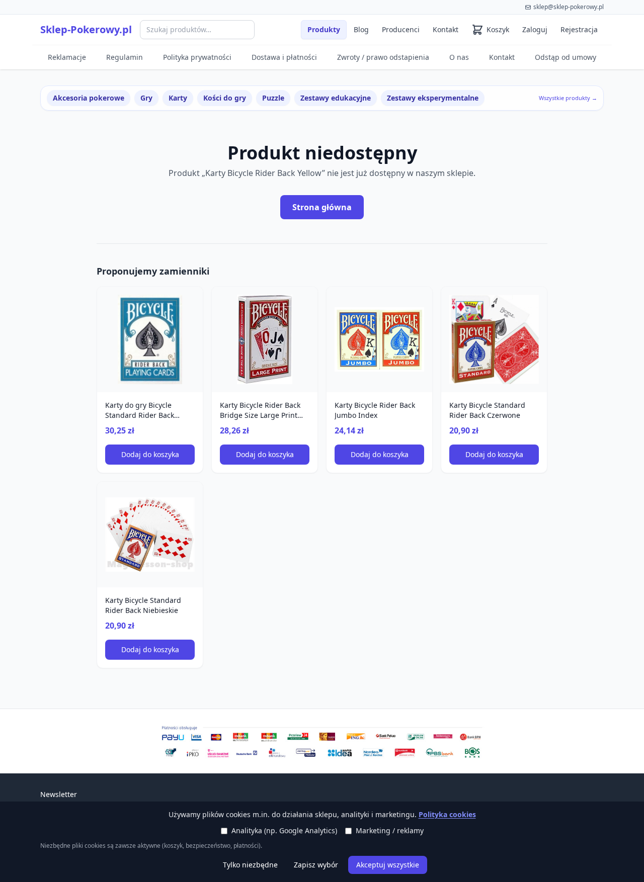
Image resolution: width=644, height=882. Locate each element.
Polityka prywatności (197, 57)
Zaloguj (534, 29)
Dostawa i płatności (284, 57)
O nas (459, 57)
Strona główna (322, 207)
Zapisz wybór (316, 864)
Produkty (323, 29)
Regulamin (124, 57)
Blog (361, 29)
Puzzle (273, 98)
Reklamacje (67, 57)
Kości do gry (224, 98)
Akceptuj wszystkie (387, 864)
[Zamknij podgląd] (119, 21)
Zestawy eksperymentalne (432, 98)
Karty (178, 98)
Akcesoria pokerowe (88, 98)
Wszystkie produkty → (568, 98)
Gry (146, 98)
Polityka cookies (447, 814)
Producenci (401, 29)
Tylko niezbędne (250, 864)
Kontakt (445, 29)
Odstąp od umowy (565, 57)
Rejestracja (579, 29)
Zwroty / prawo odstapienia (383, 57)
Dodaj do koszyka (150, 454)
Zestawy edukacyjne (335, 98)
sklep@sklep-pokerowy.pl (568, 7)
